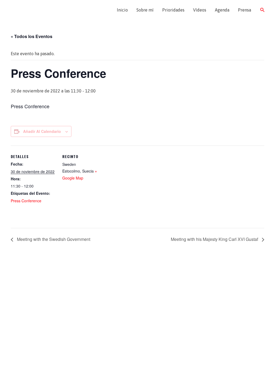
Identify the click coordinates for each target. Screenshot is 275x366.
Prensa (244, 10)
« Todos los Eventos (31, 36)
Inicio (122, 10)
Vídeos (199, 10)
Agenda (222, 10)
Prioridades (173, 10)
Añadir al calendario (42, 131)
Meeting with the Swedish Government (53, 239)
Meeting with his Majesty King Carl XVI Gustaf (215, 239)
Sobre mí (145, 10)
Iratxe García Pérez (36, 10)
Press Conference (26, 200)
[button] (262, 10)
